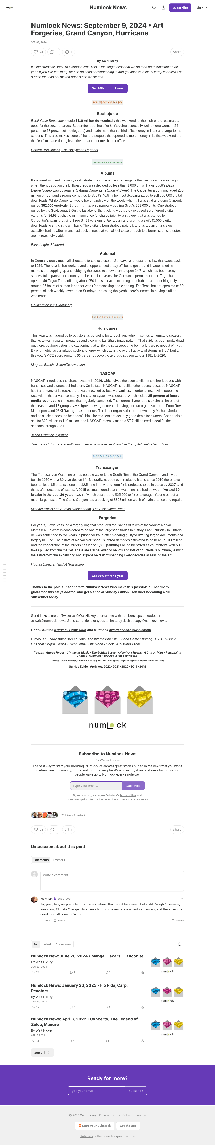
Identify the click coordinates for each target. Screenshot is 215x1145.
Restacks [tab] (59, 860)
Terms (115, 1115)
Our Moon (95, 644)
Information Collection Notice (106, 799)
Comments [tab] (41, 860)
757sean (46, 899)
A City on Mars (154, 652)
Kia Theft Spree (111, 660)
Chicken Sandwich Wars (151, 660)
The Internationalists (102, 639)
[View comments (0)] (72, 1040)
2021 (116, 666)
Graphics (95, 655)
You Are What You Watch (120, 655)
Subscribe (180, 7)
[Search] (154, 7)
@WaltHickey (86, 616)
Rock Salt (113, 644)
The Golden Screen (104, 652)
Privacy (104, 1115)
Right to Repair (128, 660)
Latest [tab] (47, 944)
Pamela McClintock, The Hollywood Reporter (64, 150)
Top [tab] (36, 944)
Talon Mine (77, 644)
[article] (107, 965)
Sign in (202, 7)
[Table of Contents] (5, 572)
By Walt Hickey (42, 962)
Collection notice (134, 1115)
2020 (124, 666)
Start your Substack (96, 1126)
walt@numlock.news (50, 621)
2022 (107, 666)
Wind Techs (132, 644)
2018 (142, 666)
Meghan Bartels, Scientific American (58, 365)
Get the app (128, 1126)
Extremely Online (75, 660)
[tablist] (49, 860)
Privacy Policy (139, 799)
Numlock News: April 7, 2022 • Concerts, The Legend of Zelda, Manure (84, 1022)
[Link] (25, 113)
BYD (158, 639)
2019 (134, 666)
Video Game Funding (136, 639)
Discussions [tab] (63, 944)
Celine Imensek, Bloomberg (51, 305)
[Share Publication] (163, 7)
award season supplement (130, 630)
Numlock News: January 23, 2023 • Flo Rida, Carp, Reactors (79, 988)
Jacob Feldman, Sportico (49, 435)
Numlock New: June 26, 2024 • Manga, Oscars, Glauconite (87, 956)
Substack (86, 1136)
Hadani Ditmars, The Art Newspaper (58, 564)
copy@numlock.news (150, 621)
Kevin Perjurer (93, 660)
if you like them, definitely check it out (140, 444)
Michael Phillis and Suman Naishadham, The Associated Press (78, 509)
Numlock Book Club (70, 630)
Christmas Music (78, 652)
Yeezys (39, 652)
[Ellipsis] (181, 898)
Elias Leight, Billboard (47, 245)
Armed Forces (55, 652)
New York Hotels (130, 652)
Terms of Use (128, 795)
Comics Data (58, 660)
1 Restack (79, 815)
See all (39, 1052)
